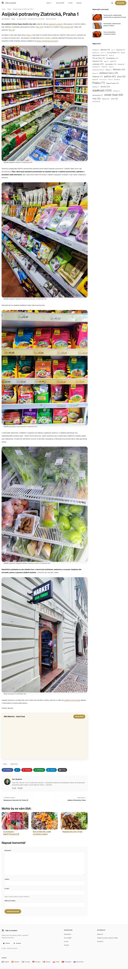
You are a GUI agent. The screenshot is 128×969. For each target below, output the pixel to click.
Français (27, 962)
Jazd (113, 61)
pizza (95, 79)
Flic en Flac (98, 58)
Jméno (7, 879)
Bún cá (11, 30)
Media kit (100, 934)
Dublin (111, 55)
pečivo (110, 76)
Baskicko (120, 50)
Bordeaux (95, 52)
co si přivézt (113, 52)
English (6, 962)
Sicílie (105, 86)
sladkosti (102, 90)
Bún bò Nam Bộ (67, 27)
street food (113, 95)
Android (18, 943)
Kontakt (79, 3)
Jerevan (98, 64)
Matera (109, 70)
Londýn (104, 67)
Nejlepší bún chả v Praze (72, 831)
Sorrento (116, 91)
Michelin (119, 69)
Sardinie (95, 87)
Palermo (97, 76)
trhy (96, 98)
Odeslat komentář (13, 911)
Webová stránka (9, 901)
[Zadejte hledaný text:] (112, 3)
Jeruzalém (110, 64)
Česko (9, 9)
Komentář (8, 850)
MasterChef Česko (98, 70)
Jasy (106, 61)
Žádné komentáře (51, 19)
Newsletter (120, 3)
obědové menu (108, 73)
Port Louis (103, 79)
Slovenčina (80, 962)
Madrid (111, 67)
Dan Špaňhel (6, 19)
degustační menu (100, 55)
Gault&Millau (112, 58)
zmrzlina (96, 101)
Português (68, 962)
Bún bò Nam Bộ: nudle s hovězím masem (42, 832)
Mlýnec (95, 73)
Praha (5, 764)
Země (48, 3)
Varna (105, 99)
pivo (121, 76)
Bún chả (39, 27)
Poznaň (117, 79)
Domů (3, 9)
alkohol (105, 49)
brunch (103, 52)
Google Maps (79, 716)
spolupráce (97, 95)
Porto (110, 79)
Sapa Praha (14, 764)
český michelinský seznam (47, 41)
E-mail (7, 888)
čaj (123, 53)
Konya (121, 64)
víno (114, 98)
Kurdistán (96, 67)
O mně (70, 3)
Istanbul (97, 61)
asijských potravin (56, 24)
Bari (113, 50)
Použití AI (100, 941)
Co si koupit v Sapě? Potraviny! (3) (11, 832)
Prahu (28, 35)
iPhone (7, 943)
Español (16, 962)
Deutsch (37, 962)
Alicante (95, 50)
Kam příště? (60, 3)
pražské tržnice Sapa (72, 700)
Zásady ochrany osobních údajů (107, 938)
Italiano (48, 962)
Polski (57, 962)
